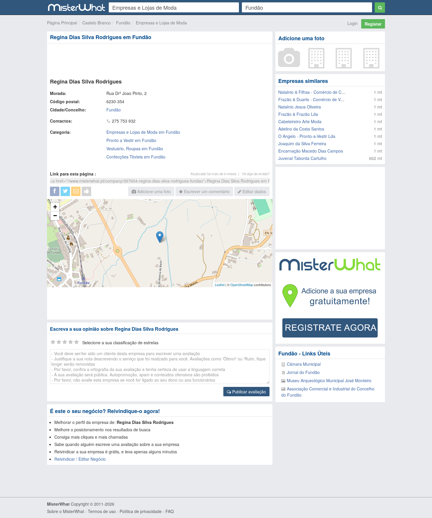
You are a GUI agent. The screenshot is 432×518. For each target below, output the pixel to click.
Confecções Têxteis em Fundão (135, 157)
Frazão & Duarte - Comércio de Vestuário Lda (321, 99)
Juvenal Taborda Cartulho (302, 158)
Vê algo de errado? (255, 173)
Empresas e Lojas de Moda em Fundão (143, 132)
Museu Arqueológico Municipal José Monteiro (329, 380)
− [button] (55, 215)
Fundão (123, 23)
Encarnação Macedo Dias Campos (310, 151)
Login (352, 23)
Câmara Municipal (304, 364)
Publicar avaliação (248, 392)
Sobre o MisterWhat (65, 511)
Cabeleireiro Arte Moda (300, 121)
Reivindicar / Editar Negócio (80, 459)
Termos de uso (102, 511)
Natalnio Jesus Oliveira (299, 107)
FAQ (169, 511)
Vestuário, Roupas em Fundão (134, 148)
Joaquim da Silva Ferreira (302, 143)
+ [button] (55, 206)
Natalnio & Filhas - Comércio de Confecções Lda (323, 92)
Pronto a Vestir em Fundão (131, 140)
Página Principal (62, 23)
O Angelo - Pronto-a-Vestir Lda (306, 136)
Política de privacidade (141, 511)
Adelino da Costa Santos (301, 129)
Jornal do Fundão (303, 372)
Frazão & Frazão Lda (298, 114)
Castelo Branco (96, 23)
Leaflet (220, 284)
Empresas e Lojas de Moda (161, 23)
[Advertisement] (159, 59)
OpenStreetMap (241, 284)
